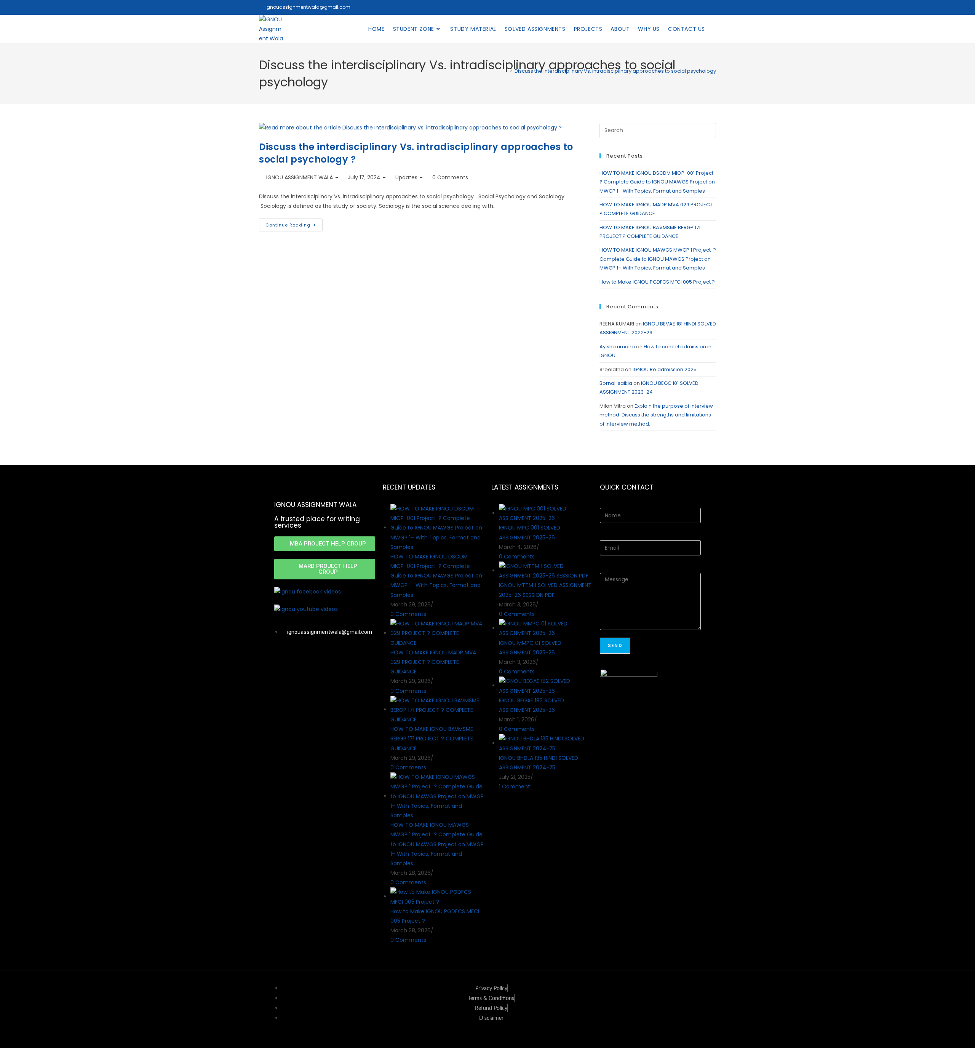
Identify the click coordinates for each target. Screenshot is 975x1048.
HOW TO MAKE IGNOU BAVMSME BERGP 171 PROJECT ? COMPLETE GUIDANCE (431, 738)
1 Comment (514, 786)
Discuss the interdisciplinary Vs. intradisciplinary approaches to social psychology (615, 71)
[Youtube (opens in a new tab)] (712, 7)
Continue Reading (294, 223)
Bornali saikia (615, 383)
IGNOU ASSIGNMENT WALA (299, 177)
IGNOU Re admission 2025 (665, 369)
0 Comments (450, 177)
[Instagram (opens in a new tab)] (702, 7)
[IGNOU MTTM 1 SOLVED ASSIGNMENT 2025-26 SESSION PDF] (545, 570)
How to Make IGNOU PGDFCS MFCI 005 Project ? (657, 282)
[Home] (505, 71)
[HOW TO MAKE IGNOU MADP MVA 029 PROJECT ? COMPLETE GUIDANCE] (437, 633)
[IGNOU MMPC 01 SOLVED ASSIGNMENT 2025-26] (545, 628)
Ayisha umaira (617, 346)
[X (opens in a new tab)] (681, 7)
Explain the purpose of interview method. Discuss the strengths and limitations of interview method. (656, 414)
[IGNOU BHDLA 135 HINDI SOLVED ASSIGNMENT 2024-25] (545, 743)
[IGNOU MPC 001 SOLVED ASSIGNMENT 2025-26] (545, 513)
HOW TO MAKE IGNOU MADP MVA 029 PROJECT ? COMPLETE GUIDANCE (433, 662)
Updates (406, 177)
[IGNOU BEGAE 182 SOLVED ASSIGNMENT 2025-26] (545, 685)
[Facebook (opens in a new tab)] (691, 7)
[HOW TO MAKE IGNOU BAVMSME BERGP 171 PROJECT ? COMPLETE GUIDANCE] (437, 709)
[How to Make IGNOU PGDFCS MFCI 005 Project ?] (437, 896)
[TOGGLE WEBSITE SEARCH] (715, 29)
